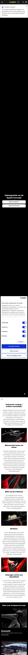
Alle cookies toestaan (14, 346)
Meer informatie (4, 634)
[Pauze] (24, 394)
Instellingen (21, 341)
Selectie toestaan (14, 351)
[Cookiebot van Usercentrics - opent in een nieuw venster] (20, 298)
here (6, 15)
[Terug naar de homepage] (1, 399)
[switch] (24, 327)
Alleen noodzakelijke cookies (14, 355)
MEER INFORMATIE (14, 202)
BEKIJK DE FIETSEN (14, 205)
